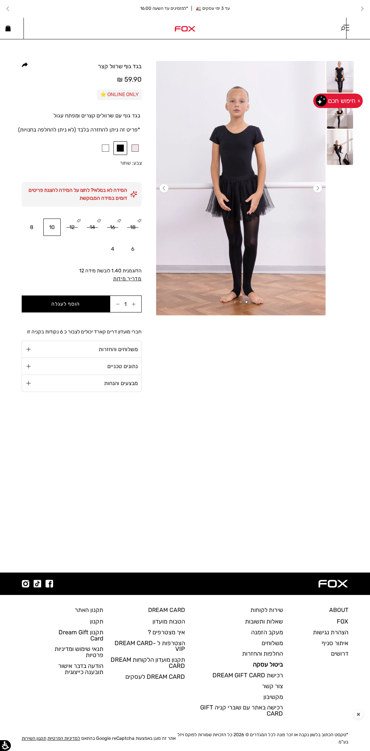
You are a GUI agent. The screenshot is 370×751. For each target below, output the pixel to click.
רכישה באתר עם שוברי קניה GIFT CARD (241, 710)
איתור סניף (335, 643)
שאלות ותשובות (264, 621)
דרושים (339, 653)
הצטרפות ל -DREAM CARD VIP (150, 646)
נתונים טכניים (122, 366)
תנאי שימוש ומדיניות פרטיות (79, 652)
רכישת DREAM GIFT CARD (247, 675)
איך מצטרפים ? (166, 632)
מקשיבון (273, 696)
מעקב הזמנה (267, 632)
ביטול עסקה (268, 664)
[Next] (8, 8)
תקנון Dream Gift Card (81, 635)
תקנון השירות (34, 738)
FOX (342, 621)
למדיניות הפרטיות (63, 738)
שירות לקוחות (266, 610)
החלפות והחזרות (262, 653)
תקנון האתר (89, 610)
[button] (120, 148)
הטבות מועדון (168, 621)
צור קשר (272, 686)
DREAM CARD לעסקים (155, 676)
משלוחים (272, 643)
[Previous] (362, 8)
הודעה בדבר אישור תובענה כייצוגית (80, 669)
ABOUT (338, 610)
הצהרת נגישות (330, 632)
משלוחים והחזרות (118, 349)
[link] (185, 28)
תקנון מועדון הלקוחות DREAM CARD (148, 662)
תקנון (96, 621)
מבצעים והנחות (121, 383)
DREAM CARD (166, 610)
